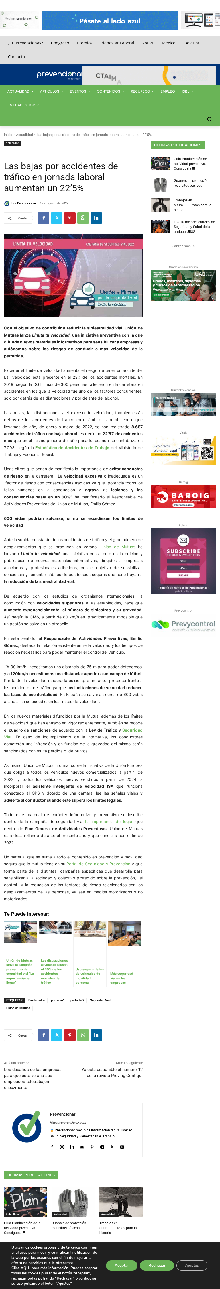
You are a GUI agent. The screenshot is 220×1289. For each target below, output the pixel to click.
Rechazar (157, 1265)
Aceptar (122, 1265)
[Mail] (82, 1145)
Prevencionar (26, 203)
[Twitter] (56, 218)
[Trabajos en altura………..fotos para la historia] (121, 1202)
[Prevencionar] (68, 76)
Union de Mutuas (18, 1008)
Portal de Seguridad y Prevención (98, 863)
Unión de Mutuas (118, 546)
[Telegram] (102, 1145)
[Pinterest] (70, 218)
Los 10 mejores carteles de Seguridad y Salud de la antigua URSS (194, 227)
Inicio (8, 135)
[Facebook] (43, 218)
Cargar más (181, 245)
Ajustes (192, 1265)
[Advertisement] (185, 343)
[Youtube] (122, 1145)
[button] (209, 119)
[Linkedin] (96, 218)
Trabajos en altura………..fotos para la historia (118, 1228)
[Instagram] (62, 1145)
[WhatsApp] (83, 218)
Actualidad (24, 135)
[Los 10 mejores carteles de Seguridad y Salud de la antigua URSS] (160, 226)
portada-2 (77, 1000)
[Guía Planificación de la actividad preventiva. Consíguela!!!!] (25, 1202)
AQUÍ (25, 1268)
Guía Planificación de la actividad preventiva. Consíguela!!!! (22, 1228)
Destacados (36, 1000)
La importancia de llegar (108, 821)
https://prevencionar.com (68, 1123)
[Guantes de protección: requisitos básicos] (73, 1202)
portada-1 (58, 1000)
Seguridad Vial (100, 1000)
